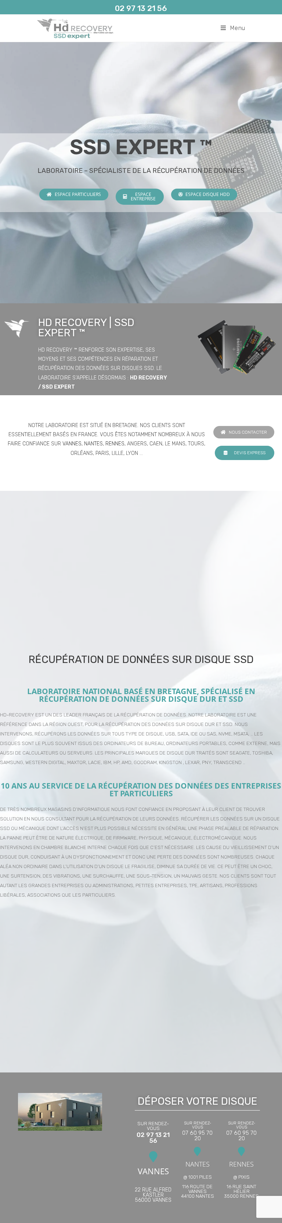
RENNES (241, 1164)
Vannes (72, 444)
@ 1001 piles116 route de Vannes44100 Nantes (197, 1186)
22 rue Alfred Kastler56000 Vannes (153, 1195)
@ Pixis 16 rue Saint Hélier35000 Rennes (241, 1186)
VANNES (153, 1170)
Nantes (93, 444)
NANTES (197, 1164)
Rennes (114, 444)
